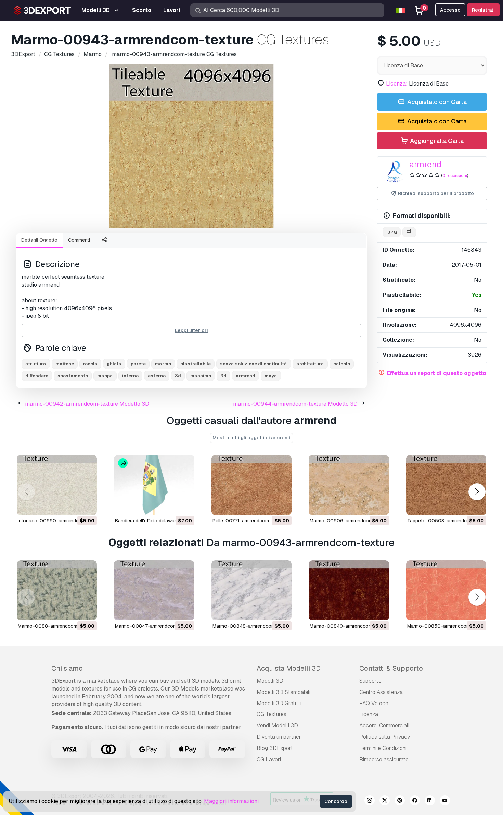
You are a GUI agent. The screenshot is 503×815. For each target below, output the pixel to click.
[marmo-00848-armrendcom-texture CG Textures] (251, 590)
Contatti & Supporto (391, 668)
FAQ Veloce (373, 703)
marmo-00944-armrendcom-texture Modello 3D (295, 403)
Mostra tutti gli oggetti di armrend (251, 438)
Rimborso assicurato (384, 759)
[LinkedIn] (430, 801)
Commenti (79, 240)
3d (223, 376)
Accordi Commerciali (384, 725)
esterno (157, 376)
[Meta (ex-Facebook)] (415, 801)
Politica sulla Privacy (384, 736)
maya (271, 376)
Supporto (370, 680)
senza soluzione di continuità (253, 364)
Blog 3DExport (275, 748)
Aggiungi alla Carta (436, 141)
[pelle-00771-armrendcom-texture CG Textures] (251, 485)
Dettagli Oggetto (39, 240)
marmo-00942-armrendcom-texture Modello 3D (87, 403)
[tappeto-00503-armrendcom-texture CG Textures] (446, 485)
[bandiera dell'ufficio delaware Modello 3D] (154, 485)
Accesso (450, 10)
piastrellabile (195, 364)
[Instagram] (369, 801)
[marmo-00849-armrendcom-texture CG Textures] (349, 590)
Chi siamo (67, 668)
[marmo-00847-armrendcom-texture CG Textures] (154, 590)
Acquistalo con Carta (436, 102)
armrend (425, 164)
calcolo (341, 364)
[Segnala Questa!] (87, 505)
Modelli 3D (270, 680)
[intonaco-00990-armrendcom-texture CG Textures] (57, 485)
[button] (476, 492)
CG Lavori (269, 759)
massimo (200, 376)
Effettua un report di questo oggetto (436, 373)
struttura (35, 364)
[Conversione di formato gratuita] (409, 232)
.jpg (391, 232)
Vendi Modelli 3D (277, 725)
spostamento (72, 376)
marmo (163, 364)
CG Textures (271, 714)
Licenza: (397, 83)
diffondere (36, 376)
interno (130, 376)
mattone (64, 364)
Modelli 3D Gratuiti (279, 703)
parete (138, 364)
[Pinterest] (400, 801)
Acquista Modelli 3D (289, 668)
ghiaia (114, 364)
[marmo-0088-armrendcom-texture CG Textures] (57, 590)
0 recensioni (454, 176)
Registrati (483, 10)
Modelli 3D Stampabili (283, 692)
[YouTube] (445, 801)
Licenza (368, 714)
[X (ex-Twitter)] (384, 801)
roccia (90, 364)
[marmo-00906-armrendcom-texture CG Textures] (349, 485)
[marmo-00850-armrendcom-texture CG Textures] (446, 590)
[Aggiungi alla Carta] (73, 505)
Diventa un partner (279, 736)
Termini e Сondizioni (383, 748)
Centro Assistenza (381, 692)
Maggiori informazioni (231, 801)
